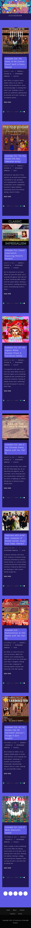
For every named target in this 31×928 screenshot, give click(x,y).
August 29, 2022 (9, 457)
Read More (7, 102)
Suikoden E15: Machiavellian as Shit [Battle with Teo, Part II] (15, 634)
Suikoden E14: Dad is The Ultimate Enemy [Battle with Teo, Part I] (15, 448)
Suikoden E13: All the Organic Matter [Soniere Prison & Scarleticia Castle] (15, 351)
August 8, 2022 (9, 166)
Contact (22, 910)
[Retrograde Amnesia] (15, 5)
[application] (15, 111)
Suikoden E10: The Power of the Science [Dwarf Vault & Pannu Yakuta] (15, 62)
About (15, 910)
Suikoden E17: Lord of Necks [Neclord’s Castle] (15, 830)
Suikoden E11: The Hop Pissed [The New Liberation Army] (15, 159)
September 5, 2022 (10, 643)
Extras (20, 914)
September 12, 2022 (10, 742)
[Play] (3, 111)
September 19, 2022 (10, 837)
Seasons (12, 914)
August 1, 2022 (9, 71)
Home (8, 910)
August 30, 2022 (9, 548)
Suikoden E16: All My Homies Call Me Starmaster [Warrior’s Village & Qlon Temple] (15, 733)
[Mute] (21, 112)
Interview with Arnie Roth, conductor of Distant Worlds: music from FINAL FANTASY (15, 539)
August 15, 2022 (9, 263)
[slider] (24, 113)
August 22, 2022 (9, 360)
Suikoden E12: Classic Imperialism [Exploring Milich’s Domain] (15, 254)
